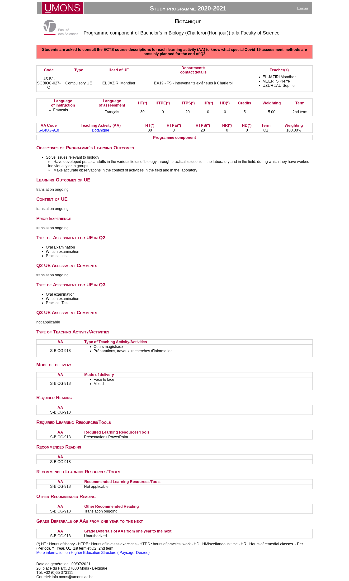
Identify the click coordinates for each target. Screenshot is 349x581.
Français (302, 8)
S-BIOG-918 (48, 130)
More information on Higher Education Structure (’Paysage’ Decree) (93, 553)
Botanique (100, 130)
